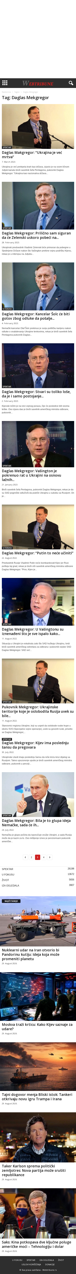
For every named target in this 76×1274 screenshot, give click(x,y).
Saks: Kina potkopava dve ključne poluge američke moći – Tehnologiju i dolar (36, 1244)
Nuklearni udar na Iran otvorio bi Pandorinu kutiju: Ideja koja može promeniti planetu (30, 954)
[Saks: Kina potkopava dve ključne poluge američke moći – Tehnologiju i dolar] (38, 1213)
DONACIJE (50, 1264)
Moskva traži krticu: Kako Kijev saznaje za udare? (37, 1026)
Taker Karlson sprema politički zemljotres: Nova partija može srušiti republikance (34, 1170)
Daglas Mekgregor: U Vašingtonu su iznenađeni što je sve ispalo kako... (33, 631)
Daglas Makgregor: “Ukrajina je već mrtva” (32, 154)
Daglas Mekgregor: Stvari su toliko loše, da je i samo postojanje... (36, 394)
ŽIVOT (5, 880)
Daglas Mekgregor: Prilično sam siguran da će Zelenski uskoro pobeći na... (36, 235)
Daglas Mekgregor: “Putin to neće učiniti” (37, 553)
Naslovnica (6, 92)
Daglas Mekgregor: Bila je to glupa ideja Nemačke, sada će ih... (36, 822)
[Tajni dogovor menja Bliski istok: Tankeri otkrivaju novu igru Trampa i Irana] (38, 1066)
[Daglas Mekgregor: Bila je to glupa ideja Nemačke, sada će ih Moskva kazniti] (38, 794)
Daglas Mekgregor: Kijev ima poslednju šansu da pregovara (35, 745)
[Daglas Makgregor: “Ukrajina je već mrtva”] (38, 126)
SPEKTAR (7, 147)
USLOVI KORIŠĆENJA (31, 1264)
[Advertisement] (38, 39)
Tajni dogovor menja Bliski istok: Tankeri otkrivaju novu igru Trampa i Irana (37, 1096)
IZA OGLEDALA (10, 885)
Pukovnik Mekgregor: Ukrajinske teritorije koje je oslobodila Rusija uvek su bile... (38, 711)
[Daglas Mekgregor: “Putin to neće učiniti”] (38, 527)
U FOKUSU (7, 309)
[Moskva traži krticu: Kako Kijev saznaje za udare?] (38, 996)
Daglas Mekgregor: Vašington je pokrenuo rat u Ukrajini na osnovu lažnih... (31, 475)
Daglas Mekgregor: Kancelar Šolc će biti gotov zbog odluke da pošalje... (36, 316)
